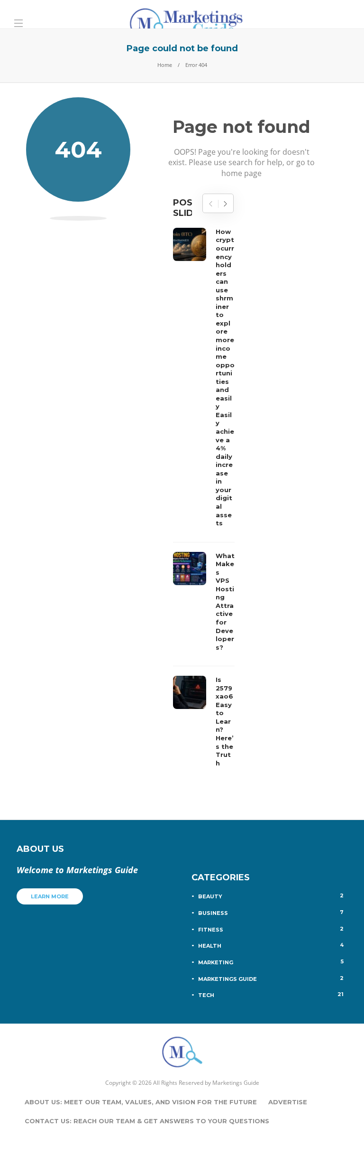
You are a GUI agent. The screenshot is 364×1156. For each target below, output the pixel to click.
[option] (204, 500)
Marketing (271, 962)
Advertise (287, 1102)
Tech (271, 994)
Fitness (271, 929)
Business (271, 912)
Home (164, 64)
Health (271, 945)
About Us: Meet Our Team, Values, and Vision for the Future (141, 1102)
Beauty (271, 896)
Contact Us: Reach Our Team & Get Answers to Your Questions (147, 1121)
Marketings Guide (271, 978)
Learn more (50, 896)
